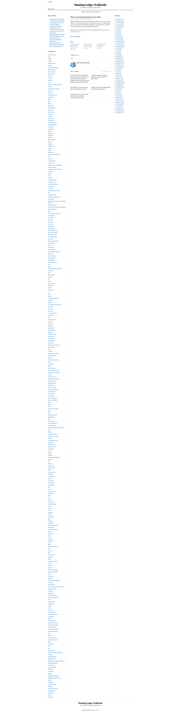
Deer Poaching (51, 243)
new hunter (51, 480)
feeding (50, 296)
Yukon (49, 695)
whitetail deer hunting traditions (56, 661)
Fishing (50, 302)
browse (50, 131)
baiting (50, 86)
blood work (51, 105)
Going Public (51, 328)
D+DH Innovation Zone (54, 197)
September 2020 (120, 46)
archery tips (51, 74)
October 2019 (119, 65)
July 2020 (118, 49)
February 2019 (120, 78)
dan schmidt (51, 199)
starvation (50, 582)
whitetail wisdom (52, 667)
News (49, 487)
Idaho (49, 402)
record (49, 538)
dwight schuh (51, 275)
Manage (50, 438)
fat (48, 292)
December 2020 (120, 41)
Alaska (49, 59)
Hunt (49, 362)
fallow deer (51, 285)
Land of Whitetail (52, 423)
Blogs (49, 103)
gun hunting (51, 340)
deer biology (51, 217)
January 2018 (119, 100)
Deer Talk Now (52, 249)
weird (49, 646)
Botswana (50, 110)
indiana (50, 404)
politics (50, 514)
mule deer (50, 474)
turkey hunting (52, 620)
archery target (51, 71)
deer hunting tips (52, 234)
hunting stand (51, 393)
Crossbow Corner (52, 180)
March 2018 (119, 97)
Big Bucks (50, 93)
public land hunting (53, 529)
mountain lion (51, 472)
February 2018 (120, 99)
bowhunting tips (52, 124)
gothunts (50, 332)
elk (48, 279)
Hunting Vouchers (52, 400)
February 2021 (120, 38)
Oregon (50, 508)
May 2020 (118, 53)
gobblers (50, 326)
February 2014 (120, 112)
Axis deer (50, 80)
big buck (50, 91)
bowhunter (51, 118)
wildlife (50, 673)
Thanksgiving (51, 601)
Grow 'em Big (51, 338)
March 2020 (119, 56)
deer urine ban (51, 256)
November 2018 (120, 83)
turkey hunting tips (53, 622)
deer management (52, 236)
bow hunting (51, 112)
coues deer (50, 171)
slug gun (50, 567)
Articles (50, 78)
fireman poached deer (53, 298)
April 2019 (119, 75)
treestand (50, 610)
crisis (49, 175)
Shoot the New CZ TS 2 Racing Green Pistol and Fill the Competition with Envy (57, 44)
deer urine (50, 253)
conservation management (55, 165)
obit (49, 497)
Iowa (49, 406)
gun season (51, 343)
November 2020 (120, 43)
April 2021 (119, 34)
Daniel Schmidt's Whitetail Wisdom (57, 207)
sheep (49, 559)
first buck (50, 300)
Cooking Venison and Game (55, 169)
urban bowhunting (52, 631)
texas (49, 599)
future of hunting (52, 313)
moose (49, 470)
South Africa (51, 576)
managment (51, 442)
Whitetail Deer (51, 659)
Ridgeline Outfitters (53, 546)
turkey (49, 618)
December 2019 (120, 61)
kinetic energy (51, 421)
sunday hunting (52, 589)
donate (50, 266)
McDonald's (51, 449)
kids (49, 413)
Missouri (50, 463)
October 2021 (119, 24)
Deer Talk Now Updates (54, 251)
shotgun (50, 563)
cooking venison (52, 167)
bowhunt (50, 116)
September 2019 (120, 66)
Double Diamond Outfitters (55, 268)
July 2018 (118, 90)
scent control (51, 555)
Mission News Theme (86, 710)
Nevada (50, 478)
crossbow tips (51, 186)
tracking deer (51, 603)
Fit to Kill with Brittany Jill (55, 304)
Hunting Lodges (52, 387)
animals (50, 61)
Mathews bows (51, 444)
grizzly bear (51, 336)
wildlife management (53, 676)
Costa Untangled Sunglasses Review (88, 44)
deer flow (50, 224)
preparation (51, 516)
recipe (49, 536)
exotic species (51, 283)
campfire (50, 144)
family (49, 287)
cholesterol (51, 152)
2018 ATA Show (52, 54)
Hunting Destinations (53, 379)
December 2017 (120, 102)
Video (49, 642)
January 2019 (119, 80)
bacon (49, 82)
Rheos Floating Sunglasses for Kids (84, 30)
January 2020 (119, 60)
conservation (51, 163)
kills (49, 419)
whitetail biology (52, 656)
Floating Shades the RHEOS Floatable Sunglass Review (74, 45)
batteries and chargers (53, 88)
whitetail (50, 654)
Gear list (50, 321)
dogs (49, 264)
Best (72, 58)
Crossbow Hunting (52, 184)
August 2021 (119, 27)
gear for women (52, 319)
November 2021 (120, 22)
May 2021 (118, 32)
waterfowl (50, 644)
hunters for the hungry (54, 372)
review (49, 542)
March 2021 (119, 36)
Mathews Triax (52, 446)
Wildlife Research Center (54, 678)
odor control (51, 502)
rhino (49, 544)
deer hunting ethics (53, 230)
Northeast (50, 493)
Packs (49, 510)
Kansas (50, 410)
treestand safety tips (53, 614)
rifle (49, 548)
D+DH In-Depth (52, 194)
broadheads (51, 129)
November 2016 (120, 110)
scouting (50, 557)
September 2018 (120, 87)
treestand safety (52, 612)
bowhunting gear (52, 122)
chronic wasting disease (54, 154)
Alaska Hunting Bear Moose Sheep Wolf (90, 12)
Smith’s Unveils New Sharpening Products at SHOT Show (56, 39)
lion (49, 429)
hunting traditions (52, 398)
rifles (49, 552)
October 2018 (119, 85)
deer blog (50, 220)
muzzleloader (51, 476)
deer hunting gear (52, 232)
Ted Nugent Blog (52, 595)
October (50, 499)
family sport (51, 289)
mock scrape (51, 466)
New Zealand (51, 485)
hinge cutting (51, 347)
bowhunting (51, 120)
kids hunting (51, 417)
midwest (50, 459)
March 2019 (119, 77)
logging (50, 432)
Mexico (50, 453)
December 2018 (120, 82)
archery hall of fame (53, 67)
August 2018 (119, 88)
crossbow (50, 178)
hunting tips (51, 396)
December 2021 (120, 21)
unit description (52, 627)
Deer (49, 211)
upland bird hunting (53, 629)
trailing (50, 606)
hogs (49, 349)
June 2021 (118, 31)
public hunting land (53, 525)
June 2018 (118, 92)
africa (49, 57)
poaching (50, 512)
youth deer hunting (53, 688)
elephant (50, 277)
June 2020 (118, 51)
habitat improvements (53, 345)
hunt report (51, 364)
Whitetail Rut (51, 665)
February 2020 (120, 58)
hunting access (52, 376)
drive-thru (50, 270)
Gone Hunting (51, 330)
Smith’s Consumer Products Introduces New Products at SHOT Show (57, 30)
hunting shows (51, 391)
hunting (50, 374)
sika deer (50, 565)
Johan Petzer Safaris (53, 408)
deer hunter (51, 226)
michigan (50, 455)
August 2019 (119, 68)
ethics (49, 281)
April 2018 (119, 95)
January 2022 (119, 19)
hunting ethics (51, 381)
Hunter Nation (52, 368)
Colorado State (52, 161)
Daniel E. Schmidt (52, 205)
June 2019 (118, 71)
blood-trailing (51, 108)
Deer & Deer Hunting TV (54, 213)
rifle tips (50, 550)
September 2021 (120, 26)
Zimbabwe (50, 697)
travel (49, 608)
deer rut (50, 245)
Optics (49, 506)
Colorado (50, 158)
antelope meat (51, 63)
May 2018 (118, 94)
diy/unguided (51, 260)
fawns (49, 294)
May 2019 (118, 73)
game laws (50, 315)
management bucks (53, 440)
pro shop (50, 521)
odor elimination (52, 504)
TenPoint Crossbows (53, 597)
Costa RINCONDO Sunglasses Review (101, 44)
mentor (50, 451)
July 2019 (118, 70)
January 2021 (119, 39)
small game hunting (53, 569)
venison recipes (52, 637)
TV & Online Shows (53, 625)
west (49, 648)
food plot (50, 306)
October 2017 (119, 105)
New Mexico (51, 483)
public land (51, 527)
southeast (50, 578)
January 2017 (119, 107)
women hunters (52, 684)
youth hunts (51, 692)
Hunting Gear (51, 385)
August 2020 (119, 48)
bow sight (50, 114)
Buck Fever (51, 133)
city (49, 156)
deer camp (50, 222)
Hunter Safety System (53, 370)
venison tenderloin (53, 639)
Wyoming (50, 686)
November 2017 (120, 104)
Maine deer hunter (52, 434)
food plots (50, 309)
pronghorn (51, 523)
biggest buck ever (52, 95)
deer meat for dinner (53, 241)
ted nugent (51, 593)
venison (50, 635)
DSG (49, 273)
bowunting (51, 127)
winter (49, 680)
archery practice (52, 69)
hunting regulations (53, 389)
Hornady (50, 351)
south (49, 574)
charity (50, 150)
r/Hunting (50, 533)
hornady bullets (52, 355)
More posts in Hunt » (107, 71)
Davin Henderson (52, 209)
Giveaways (50, 323)
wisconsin (50, 682)
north (49, 489)
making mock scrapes (53, 436)
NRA (49, 495)
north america (51, 491)
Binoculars (50, 97)
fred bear (50, 311)
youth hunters (51, 690)
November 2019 (120, 63)
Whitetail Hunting (52, 663)
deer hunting (51, 228)
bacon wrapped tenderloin (55, 84)
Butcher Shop (51, 139)
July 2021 (118, 29)
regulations (51, 540)
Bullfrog (50, 137)
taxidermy (50, 591)
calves (49, 141)
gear (49, 317)
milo (49, 461)
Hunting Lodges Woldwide (90, 5)
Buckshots (50, 135)
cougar (49, 173)
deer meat (50, 239)
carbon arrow (51, 146)
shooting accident (52, 561)
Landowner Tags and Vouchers (56, 427)
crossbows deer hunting (54, 190)
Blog (49, 101)
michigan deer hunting (54, 457)
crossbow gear (51, 182)
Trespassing (51, 616)
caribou (50, 148)
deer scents (51, 247)
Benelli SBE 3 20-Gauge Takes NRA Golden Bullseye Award (79, 88)
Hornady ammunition (53, 353)
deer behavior (51, 215)
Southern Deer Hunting (54, 580)
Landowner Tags (52, 425)
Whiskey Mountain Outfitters (55, 652)
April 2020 (119, 54)
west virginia (51, 650)
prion (49, 519)
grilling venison (52, 334)
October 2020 (119, 44)
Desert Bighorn (52, 258)
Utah (49, 633)
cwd (49, 192)
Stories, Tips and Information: (56, 586)
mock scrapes (51, 468)
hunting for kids (52, 383)
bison (49, 99)
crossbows (50, 188)
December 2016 (120, 109)
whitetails (50, 669)
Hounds (50, 357)
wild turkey (51, 671)
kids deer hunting (52, 415)
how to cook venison (53, 359)
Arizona (50, 76)
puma (49, 531)
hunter (49, 366)
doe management (52, 262)
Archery (50, 65)
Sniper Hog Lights (52, 572)
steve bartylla (51, 584)
